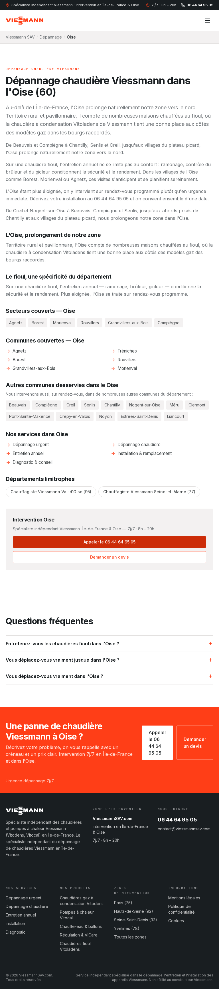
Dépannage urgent (31, 444)
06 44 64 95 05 (199, 5)
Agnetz (20, 351)
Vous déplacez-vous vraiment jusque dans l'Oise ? (62, 660)
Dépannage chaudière (139, 444)
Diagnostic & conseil (32, 462)
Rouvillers (127, 359)
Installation (15, 923)
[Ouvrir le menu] (207, 20)
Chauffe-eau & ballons (81, 926)
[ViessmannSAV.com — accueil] (24, 21)
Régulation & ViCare (79, 934)
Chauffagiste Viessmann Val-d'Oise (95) (51, 491)
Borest (19, 359)
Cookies (176, 920)
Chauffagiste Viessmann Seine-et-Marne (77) (149, 491)
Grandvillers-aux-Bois (34, 368)
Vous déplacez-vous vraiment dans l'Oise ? (54, 676)
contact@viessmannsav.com (184, 828)
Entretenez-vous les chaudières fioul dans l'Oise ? (62, 643)
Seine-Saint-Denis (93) (135, 919)
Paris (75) (123, 902)
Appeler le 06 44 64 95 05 (109, 541)
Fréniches (127, 351)
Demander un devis (109, 557)
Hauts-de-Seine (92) (133, 911)
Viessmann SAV (20, 37)
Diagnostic (15, 932)
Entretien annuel (28, 453)
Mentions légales (184, 897)
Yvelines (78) (126, 928)
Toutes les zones (130, 936)
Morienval (127, 368)
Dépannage (51, 37)
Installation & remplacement (144, 453)
